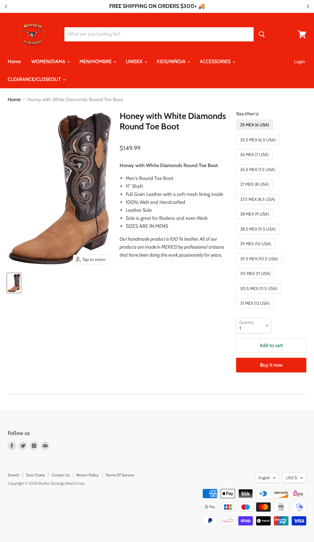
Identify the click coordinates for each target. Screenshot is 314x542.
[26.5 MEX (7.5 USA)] (258, 176)
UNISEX (135, 61)
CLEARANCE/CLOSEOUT (35, 79)
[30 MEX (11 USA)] (256, 280)
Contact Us (61, 474)
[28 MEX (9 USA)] (255, 220)
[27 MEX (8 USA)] (255, 191)
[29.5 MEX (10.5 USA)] (259, 265)
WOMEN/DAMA (49, 61)
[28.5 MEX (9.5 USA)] (258, 236)
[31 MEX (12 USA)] (255, 310)
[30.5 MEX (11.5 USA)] (259, 295)
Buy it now (271, 365)
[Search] (262, 34)
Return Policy (87, 474)
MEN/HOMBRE (96, 61)
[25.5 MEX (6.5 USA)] (258, 146)
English (264, 477)
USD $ (291, 477)
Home (14, 61)
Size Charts (35, 474)
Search (13, 474)
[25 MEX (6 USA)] (255, 131)
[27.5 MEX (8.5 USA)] (258, 206)
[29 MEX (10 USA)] (256, 250)
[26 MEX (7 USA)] (255, 161)
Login (299, 61)
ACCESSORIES (216, 61)
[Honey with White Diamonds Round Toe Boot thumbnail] (14, 283)
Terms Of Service (119, 474)
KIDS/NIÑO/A (172, 61)
